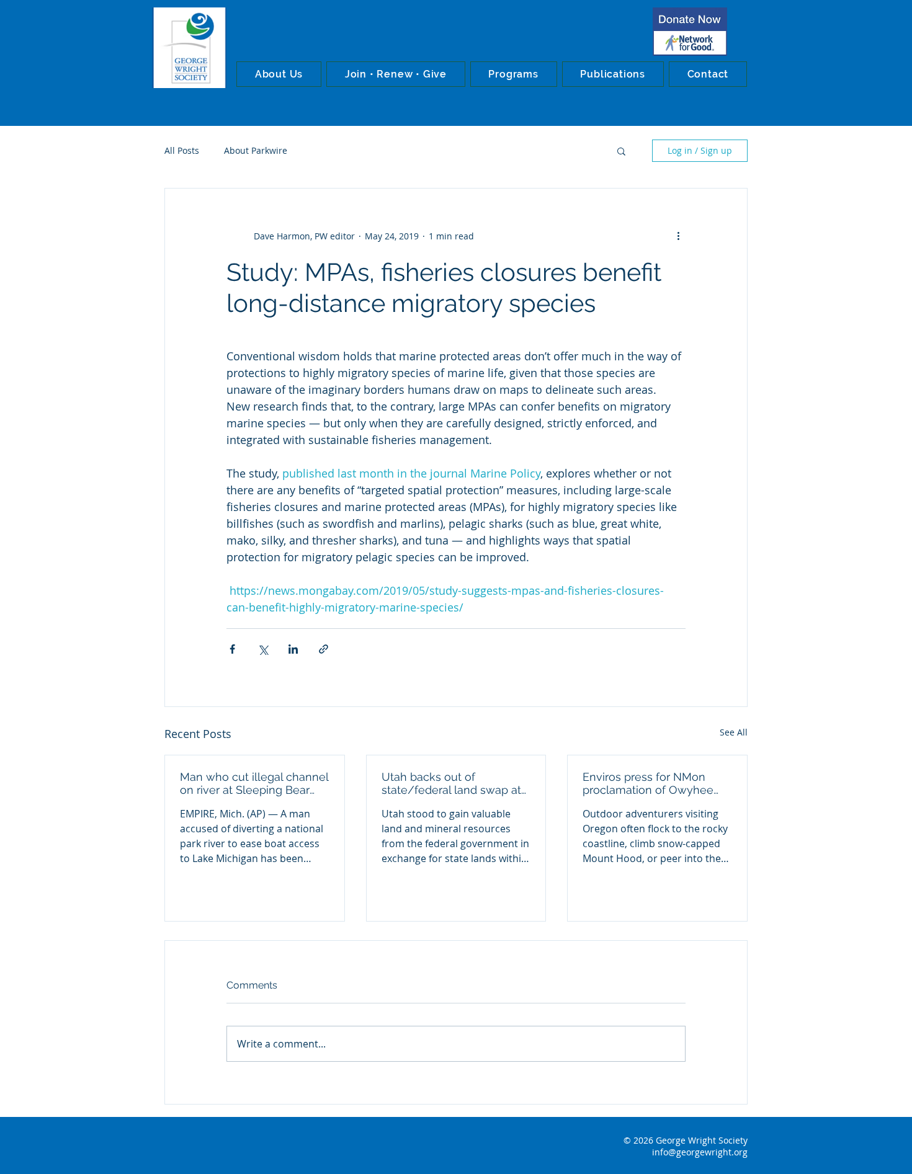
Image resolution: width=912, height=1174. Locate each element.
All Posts (181, 150)
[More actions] (678, 235)
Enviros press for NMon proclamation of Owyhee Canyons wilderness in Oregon (648, 783)
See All (734, 732)
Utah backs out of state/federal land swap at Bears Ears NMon (451, 783)
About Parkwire (255, 150)
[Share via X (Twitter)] (263, 649)
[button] (278, 74)
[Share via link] (323, 649)
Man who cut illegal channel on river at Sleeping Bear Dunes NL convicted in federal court (254, 783)
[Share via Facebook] (232, 649)
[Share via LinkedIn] (293, 649)
